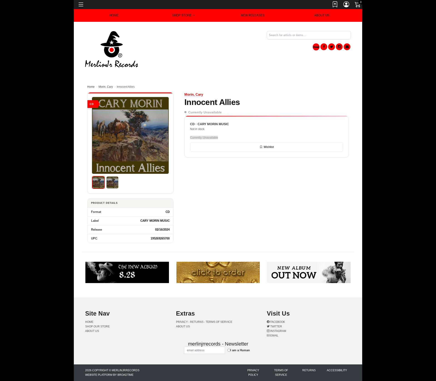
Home (91, 86)
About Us (321, 15)
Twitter (276, 326)
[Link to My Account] (346, 5)
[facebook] (324, 47)
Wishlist (269, 147)
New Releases (253, 15)
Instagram (278, 331)
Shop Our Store (97, 326)
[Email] (347, 47)
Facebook (277, 322)
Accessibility (337, 370)
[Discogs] (316, 47)
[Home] (111, 49)
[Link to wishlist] (335, 5)
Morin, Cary (106, 86)
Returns (309, 370)
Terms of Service (281, 372)
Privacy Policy (253, 372)
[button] (183, 15)
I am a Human (240, 350)
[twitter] (331, 47)
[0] (358, 5)
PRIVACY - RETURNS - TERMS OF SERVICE (204, 322)
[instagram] (339, 47)
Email (274, 335)
